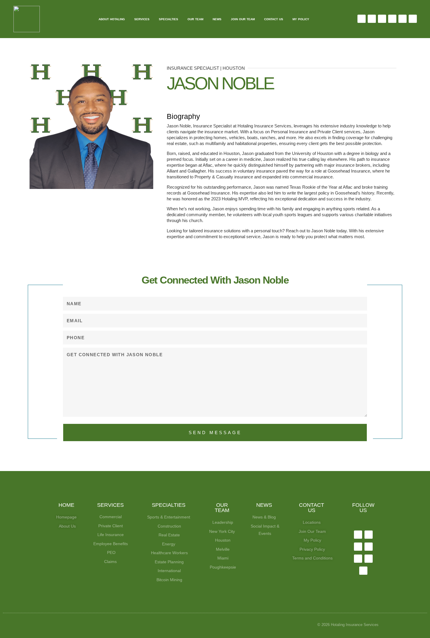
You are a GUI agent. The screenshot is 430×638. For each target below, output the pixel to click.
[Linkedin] (392, 19)
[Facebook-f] (361, 19)
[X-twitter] (372, 19)
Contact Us (273, 19)
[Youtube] (402, 19)
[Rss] (363, 571)
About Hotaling (112, 19)
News (217, 19)
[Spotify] (413, 19)
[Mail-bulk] (104, 206)
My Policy (301, 19)
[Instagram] (382, 19)
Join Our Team (243, 19)
